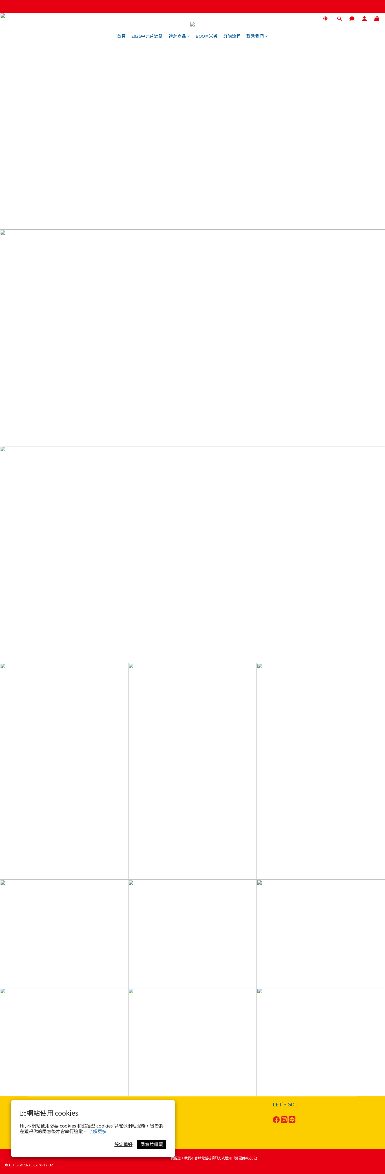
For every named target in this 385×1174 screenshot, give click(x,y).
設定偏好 (123, 1144)
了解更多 (97, 1131)
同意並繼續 (151, 1144)
